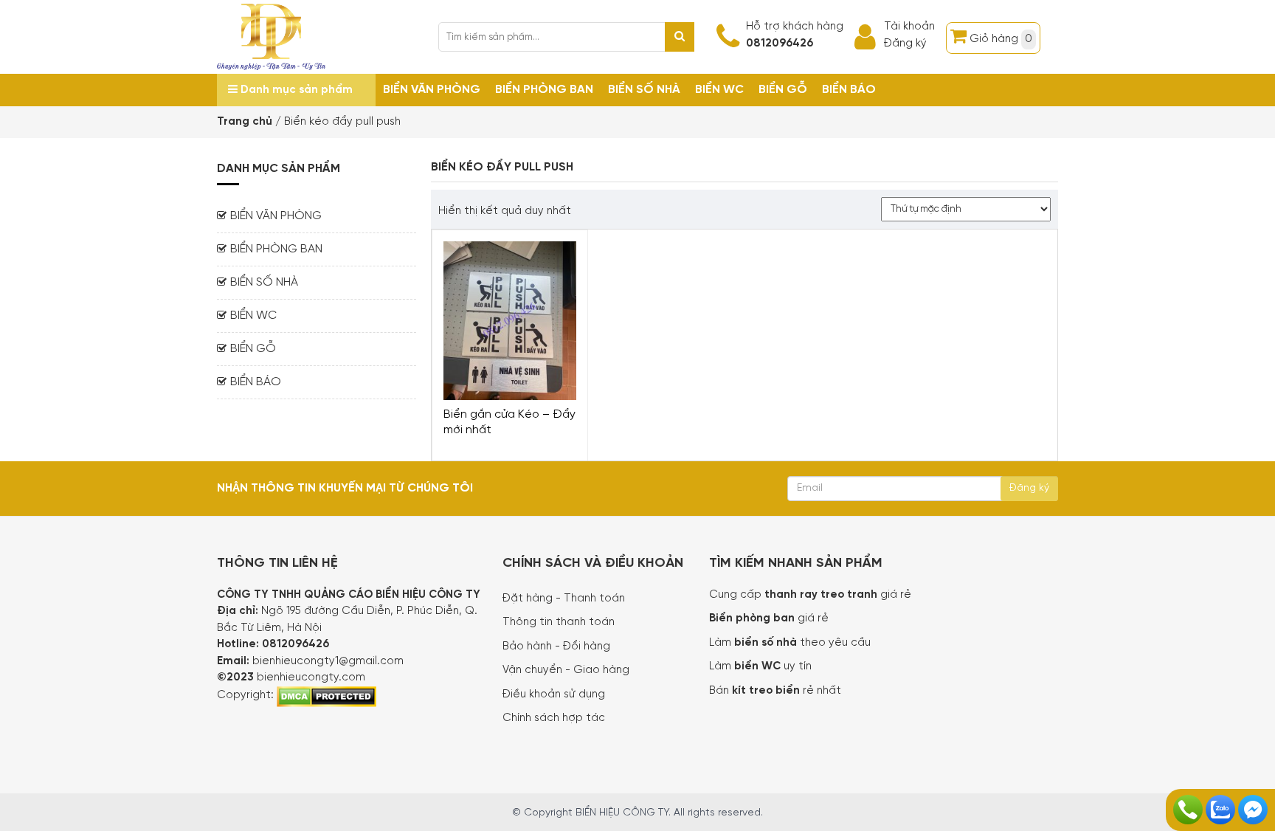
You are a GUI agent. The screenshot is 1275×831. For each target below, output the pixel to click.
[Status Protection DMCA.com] (326, 695)
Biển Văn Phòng (431, 89)
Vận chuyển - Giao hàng (565, 670)
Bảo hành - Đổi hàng (556, 646)
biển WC (759, 666)
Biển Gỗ (783, 89)
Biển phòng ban (544, 89)
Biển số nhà (644, 89)
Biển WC (719, 89)
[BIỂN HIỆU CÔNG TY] (271, 35)
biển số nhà (764, 643)
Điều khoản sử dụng (553, 694)
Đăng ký (905, 43)
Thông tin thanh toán (558, 622)
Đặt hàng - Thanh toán (563, 598)
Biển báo (849, 89)
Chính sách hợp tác (553, 718)
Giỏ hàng (1001, 39)
